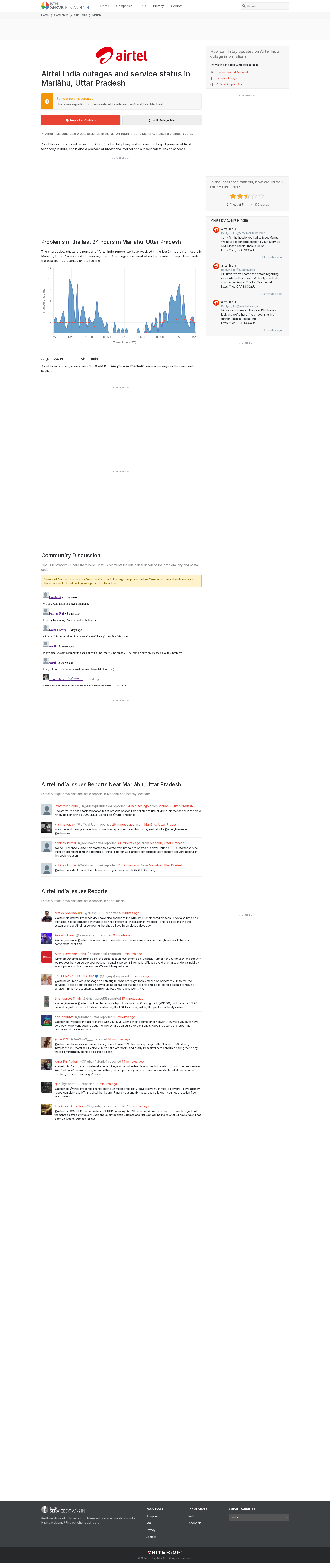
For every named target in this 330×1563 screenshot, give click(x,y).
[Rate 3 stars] (247, 196)
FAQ (143, 6)
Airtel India (80, 15)
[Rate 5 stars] (261, 196)
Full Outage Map (164, 120)
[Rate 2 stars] (240, 196)
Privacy (158, 6)
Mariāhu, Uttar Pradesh (176, 806)
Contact (176, 6)
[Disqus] (121, 638)
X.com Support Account (232, 72)
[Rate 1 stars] (233, 196)
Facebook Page (226, 78)
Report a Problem (83, 120)
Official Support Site (229, 84)
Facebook (194, 1523)
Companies (124, 6)
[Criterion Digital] (165, 1552)
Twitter (192, 1516)
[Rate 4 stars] (254, 196)
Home (104, 6)
